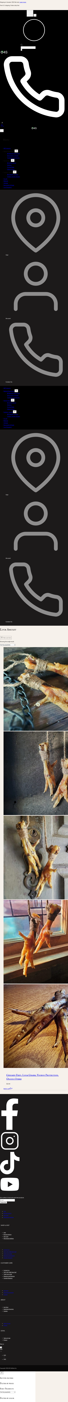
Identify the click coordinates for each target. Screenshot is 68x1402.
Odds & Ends (11, 169)
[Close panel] (2, 1372)
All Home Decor (11, 163)
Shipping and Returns (9, 1255)
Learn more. (23, 2)
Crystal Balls (10, 167)
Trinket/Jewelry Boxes (13, 177)
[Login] (34, 122)
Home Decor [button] (7, 161)
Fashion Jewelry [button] (8, 172)
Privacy (5, 1325)
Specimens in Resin (12, 156)
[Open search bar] (21, 45)
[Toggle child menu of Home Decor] (12, 160)
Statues (9, 165)
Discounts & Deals (9, 185)
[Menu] (30, 13)
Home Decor (7, 400)
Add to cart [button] (7, 1088)
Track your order (8, 1253)
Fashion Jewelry (8, 412)
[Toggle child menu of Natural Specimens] (16, 150)
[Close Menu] (2, 130)
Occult (5, 179)
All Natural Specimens (13, 153)
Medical (6, 181)
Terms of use (7, 1323)
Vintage (6, 183)
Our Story (6, 1290)
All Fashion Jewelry (12, 174)
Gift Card (6, 1215)
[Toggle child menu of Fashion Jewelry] (14, 172)
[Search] (21, 50)
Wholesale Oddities (9, 1217)
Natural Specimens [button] (9, 151)
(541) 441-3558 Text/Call (10, 1252)
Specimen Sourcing (9, 1292)
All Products (7, 148)
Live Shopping (8, 187)
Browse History (7, 1213)
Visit (5, 1211)
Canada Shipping (8, 1257)
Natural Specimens (9, 391)
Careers (6, 1294)
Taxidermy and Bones (13, 158)
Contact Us (6, 1249)
